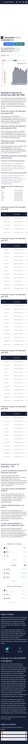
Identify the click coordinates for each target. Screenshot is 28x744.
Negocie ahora (19, 44)
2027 (15, 55)
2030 (2, 56)
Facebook (20, 651)
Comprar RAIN (8, 44)
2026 (12, 55)
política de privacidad (22, 712)
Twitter (7, 651)
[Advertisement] (14, 22)
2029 (22, 55)
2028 (18, 55)
